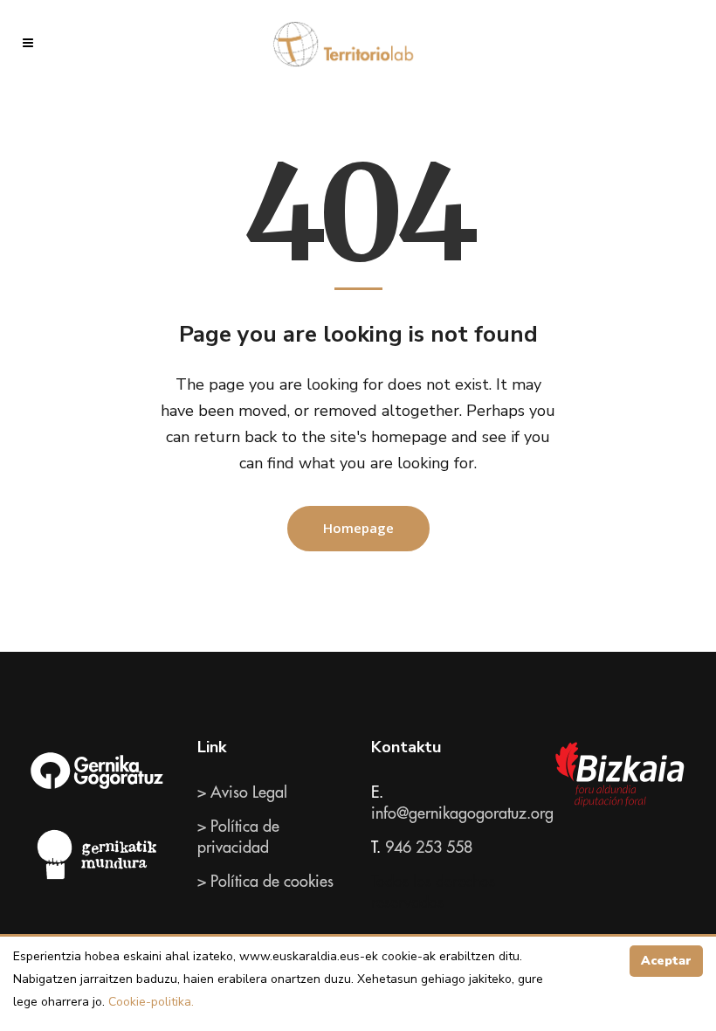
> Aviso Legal (242, 792)
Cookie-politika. (149, 1001)
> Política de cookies (265, 881)
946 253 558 (428, 847)
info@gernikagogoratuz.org (462, 813)
